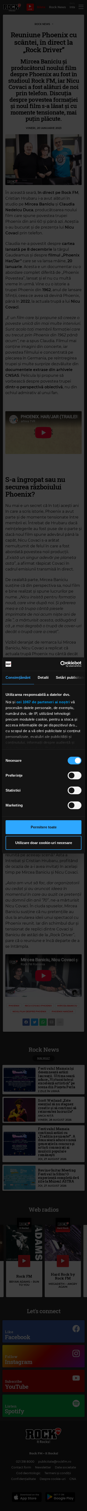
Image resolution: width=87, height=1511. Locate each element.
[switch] (74, 775)
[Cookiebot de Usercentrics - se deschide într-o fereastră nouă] (61, 664)
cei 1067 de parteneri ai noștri (43, 702)
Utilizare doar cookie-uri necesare (43, 843)
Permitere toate (44, 827)
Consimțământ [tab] (18, 677)
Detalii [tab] (43, 677)
